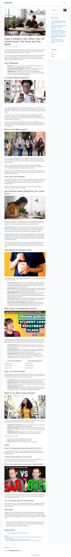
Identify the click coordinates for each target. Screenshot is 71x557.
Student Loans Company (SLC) (36, 374)
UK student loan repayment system (14, 339)
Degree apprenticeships (17, 295)
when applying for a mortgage (15, 117)
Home (64, 2)
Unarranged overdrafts (8, 538)
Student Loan (38, 536)
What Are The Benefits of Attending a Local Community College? (18, 539)
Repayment (34, 536)
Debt (23, 536)
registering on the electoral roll (22, 242)
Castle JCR (8, 3)
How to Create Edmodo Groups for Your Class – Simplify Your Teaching (59, 27)
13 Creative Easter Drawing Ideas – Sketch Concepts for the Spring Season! (58, 22)
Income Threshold (27, 536)
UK (42, 536)
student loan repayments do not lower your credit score (31, 159)
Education (53, 54)
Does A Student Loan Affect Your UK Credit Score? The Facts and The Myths (58, 36)
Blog (52, 52)
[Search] (65, 10)
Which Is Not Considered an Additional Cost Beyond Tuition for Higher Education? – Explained (23, 540)
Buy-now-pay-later (13, 536)
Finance (7, 535)
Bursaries (7, 536)
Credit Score (19, 536)
